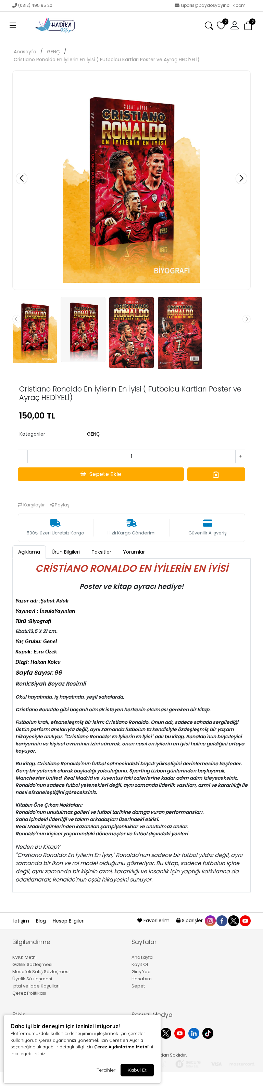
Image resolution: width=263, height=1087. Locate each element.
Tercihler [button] (106, 1070)
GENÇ (53, 51)
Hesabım (142, 979)
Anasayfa (25, 51)
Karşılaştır (33, 505)
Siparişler (192, 920)
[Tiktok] (209, 1032)
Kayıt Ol (140, 964)
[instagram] (210, 920)
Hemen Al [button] (132, 489)
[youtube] (245, 920)
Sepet (138, 986)
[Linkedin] (195, 1032)
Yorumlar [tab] (134, 551)
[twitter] (233, 920)
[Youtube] (181, 1032)
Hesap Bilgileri (69, 920)
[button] (13, 25)
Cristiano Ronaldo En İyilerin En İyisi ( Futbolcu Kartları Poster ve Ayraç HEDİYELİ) (107, 59)
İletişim (21, 920)
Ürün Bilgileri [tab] (66, 551)
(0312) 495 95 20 (35, 5)
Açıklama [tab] (29, 551)
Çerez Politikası (29, 993)
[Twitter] (167, 1032)
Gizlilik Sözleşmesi (32, 964)
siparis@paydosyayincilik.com (213, 5)
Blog (41, 920)
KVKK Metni (24, 957)
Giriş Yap (141, 971)
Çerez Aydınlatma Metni (121, 1046)
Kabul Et (137, 1070)
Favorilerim (156, 920)
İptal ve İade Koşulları (36, 986)
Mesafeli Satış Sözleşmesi (41, 971)
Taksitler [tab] (101, 551)
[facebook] (221, 920)
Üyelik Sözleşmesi (32, 979)
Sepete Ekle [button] (105, 474)
